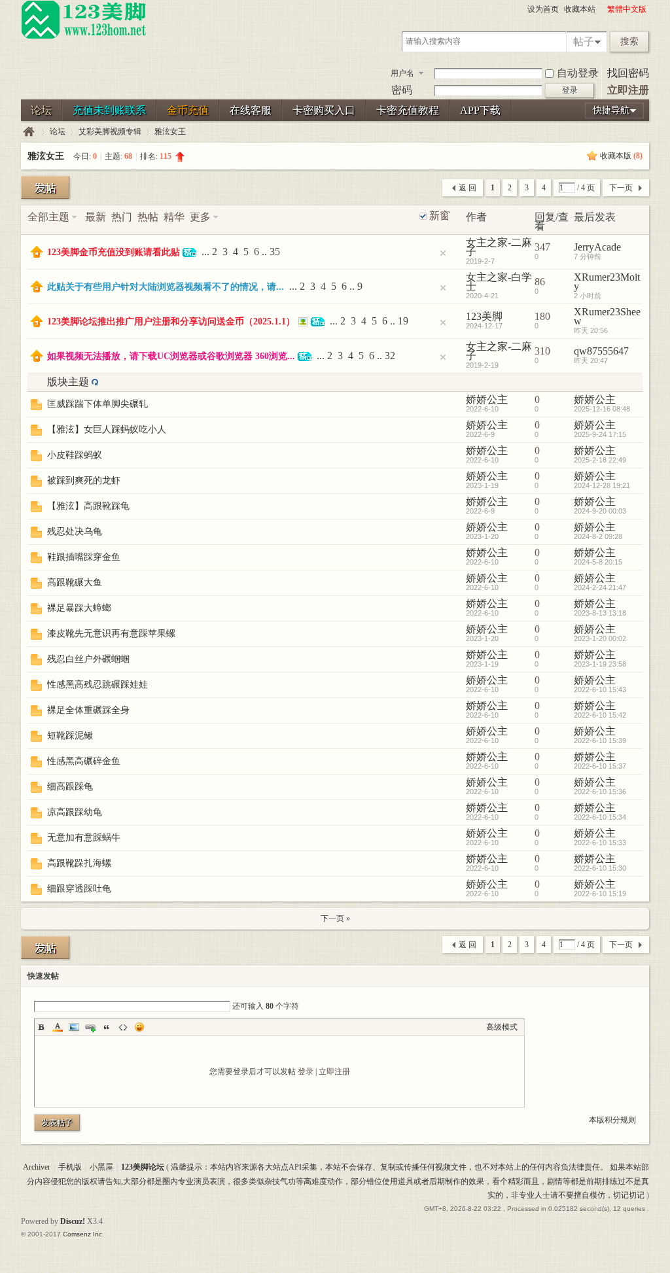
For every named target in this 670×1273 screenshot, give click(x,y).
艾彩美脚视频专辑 (110, 131)
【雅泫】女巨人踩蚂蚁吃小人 (106, 429)
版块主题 (68, 381)
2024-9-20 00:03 (600, 511)
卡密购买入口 (323, 110)
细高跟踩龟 (70, 787)
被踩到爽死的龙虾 (83, 480)
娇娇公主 (487, 399)
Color (57, 1027)
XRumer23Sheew (607, 316)
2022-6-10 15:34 (600, 817)
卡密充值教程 (407, 110)
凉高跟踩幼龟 (74, 812)
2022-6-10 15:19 (600, 894)
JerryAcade (597, 247)
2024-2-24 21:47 (600, 587)
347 (542, 247)
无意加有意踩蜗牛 (83, 838)
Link (90, 1027)
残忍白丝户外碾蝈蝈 (88, 659)
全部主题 (48, 216)
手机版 (70, 1167)
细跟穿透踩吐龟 (79, 889)
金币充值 (188, 110)
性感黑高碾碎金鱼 (83, 761)
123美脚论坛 (29, 131)
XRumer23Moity (607, 281)
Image (73, 1027)
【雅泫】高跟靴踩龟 (88, 506)
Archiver (36, 1167)
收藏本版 (621, 155)
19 (403, 320)
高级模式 (502, 1027)
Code (123, 1027)
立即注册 (628, 90)
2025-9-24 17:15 (600, 434)
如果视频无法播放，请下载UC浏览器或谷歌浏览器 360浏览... (171, 356)
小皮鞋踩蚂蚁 (74, 455)
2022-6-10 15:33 (600, 842)
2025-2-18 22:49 (600, 460)
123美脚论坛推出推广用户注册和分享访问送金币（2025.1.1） (171, 321)
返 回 (467, 187)
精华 (174, 216)
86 (540, 281)
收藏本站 (579, 9)
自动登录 (578, 72)
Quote (106, 1027)
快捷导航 (611, 110)
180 (542, 316)
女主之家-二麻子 (499, 247)
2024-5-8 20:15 (598, 562)
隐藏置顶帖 (443, 253)
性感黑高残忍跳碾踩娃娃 (97, 684)
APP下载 (480, 110)
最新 (95, 216)
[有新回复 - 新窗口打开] (36, 406)
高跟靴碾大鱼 (74, 582)
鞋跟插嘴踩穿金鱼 (83, 557)
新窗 (439, 216)
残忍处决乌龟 (74, 531)
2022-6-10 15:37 (600, 766)
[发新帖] (45, 187)
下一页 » (335, 918)
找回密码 (628, 72)
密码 (401, 90)
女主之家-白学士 (499, 281)
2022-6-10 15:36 (600, 791)
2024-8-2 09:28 (598, 536)
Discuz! (72, 1221)
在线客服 (251, 110)
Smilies (139, 1027)
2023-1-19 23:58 (600, 664)
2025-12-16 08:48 (602, 409)
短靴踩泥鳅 (70, 736)
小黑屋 (101, 1167)
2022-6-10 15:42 (600, 715)
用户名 (402, 73)
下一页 (621, 187)
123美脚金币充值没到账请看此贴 (113, 252)
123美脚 (484, 316)
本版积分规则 (612, 1120)
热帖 (147, 216)
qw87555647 (601, 351)
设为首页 (543, 9)
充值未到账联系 (109, 110)
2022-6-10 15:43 (600, 689)
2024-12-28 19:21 (602, 485)
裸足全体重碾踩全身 (88, 710)
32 (390, 355)
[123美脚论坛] (84, 36)
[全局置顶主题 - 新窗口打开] (37, 254)
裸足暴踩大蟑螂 (79, 608)
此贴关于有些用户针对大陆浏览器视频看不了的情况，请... (165, 287)
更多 (200, 216)
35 (275, 251)
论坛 (41, 110)
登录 (305, 1071)
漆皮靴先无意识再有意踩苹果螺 (111, 633)
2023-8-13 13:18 (600, 613)
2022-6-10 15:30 (600, 868)
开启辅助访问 (601, 9)
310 (542, 351)
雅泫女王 (170, 131)
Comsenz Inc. (83, 1234)
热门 (121, 216)
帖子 (583, 41)
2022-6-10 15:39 (600, 740)
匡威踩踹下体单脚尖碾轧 (97, 404)
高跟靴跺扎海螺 (79, 863)
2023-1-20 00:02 (600, 638)
